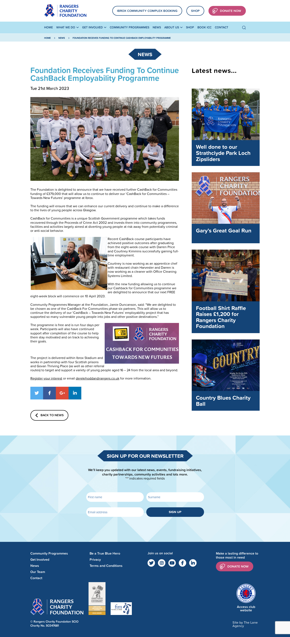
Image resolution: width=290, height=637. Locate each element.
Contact (221, 27)
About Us (171, 27)
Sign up (175, 512)
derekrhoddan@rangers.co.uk (97, 378)
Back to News (52, 415)
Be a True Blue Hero (105, 553)
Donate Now (230, 10)
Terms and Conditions (106, 566)
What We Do (65, 27)
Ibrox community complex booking (147, 10)
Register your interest (46, 378)
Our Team (37, 572)
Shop (195, 10)
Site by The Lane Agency (245, 624)
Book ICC (204, 27)
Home (48, 27)
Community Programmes (129, 27)
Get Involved (92, 27)
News (157, 27)
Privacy (95, 560)
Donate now (238, 566)
